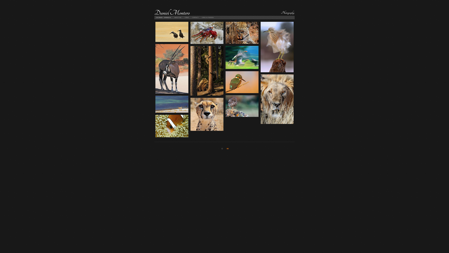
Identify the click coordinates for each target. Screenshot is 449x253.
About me (177, 17)
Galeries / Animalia (163, 17)
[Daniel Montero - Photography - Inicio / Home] (224, 9)
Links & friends (208, 17)
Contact (195, 17)
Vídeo (187, 17)
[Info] (222, 149)
